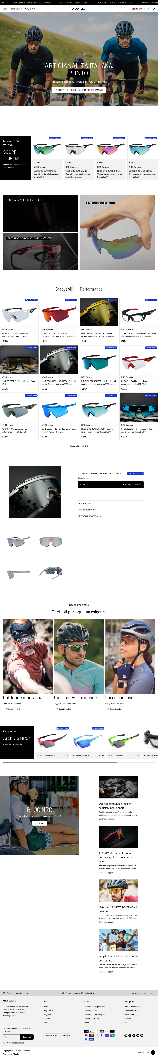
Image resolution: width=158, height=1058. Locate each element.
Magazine (47, 1014)
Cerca (45, 1022)
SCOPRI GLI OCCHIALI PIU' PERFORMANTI (80, 90)
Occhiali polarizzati (91, 1018)
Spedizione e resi (131, 1010)
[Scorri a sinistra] (3, 742)
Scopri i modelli (116, 709)
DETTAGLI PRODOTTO (88, 516)
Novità (86, 1022)
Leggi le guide (39, 823)
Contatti (46, 1018)
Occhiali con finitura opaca (94, 1014)
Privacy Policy (130, 1014)
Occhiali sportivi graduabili (94, 1007)
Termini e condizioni (132, 1007)
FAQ (126, 1022)
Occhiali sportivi (90, 1010)
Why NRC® (30, 9)
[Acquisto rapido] (58, 155)
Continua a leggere (106, 819)
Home (45, 1007)
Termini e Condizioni (18, 1042)
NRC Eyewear (24, 1051)
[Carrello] (153, 9)
